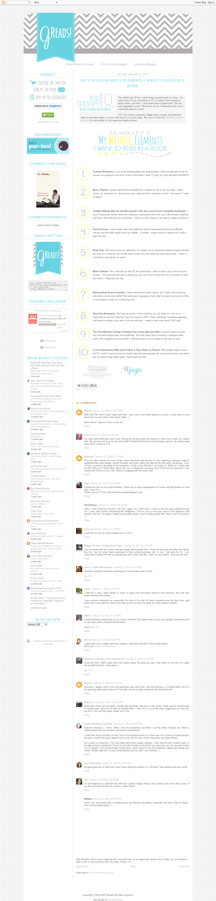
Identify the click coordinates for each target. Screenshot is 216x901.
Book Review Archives (80, 64)
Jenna (87, 589)
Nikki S (88, 615)
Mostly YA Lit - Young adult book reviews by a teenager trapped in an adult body (48, 601)
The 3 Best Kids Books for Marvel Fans (48, 469)
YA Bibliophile (38, 476)
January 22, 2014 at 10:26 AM (116, 763)
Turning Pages (38, 434)
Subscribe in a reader (48, 122)
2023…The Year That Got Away (45, 446)
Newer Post (81, 866)
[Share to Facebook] (92, 385)
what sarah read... (40, 466)
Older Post (184, 866)
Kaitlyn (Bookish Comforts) (98, 724)
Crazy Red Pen (38, 533)
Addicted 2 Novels (40, 501)
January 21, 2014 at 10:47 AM (105, 483)
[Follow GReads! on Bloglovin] (48, 107)
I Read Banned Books (42, 543)
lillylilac (88, 683)
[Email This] (82, 385)
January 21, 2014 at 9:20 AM (109, 456)
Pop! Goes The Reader (42, 380)
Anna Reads (37, 565)
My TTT (88, 576)
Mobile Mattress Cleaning (42, 514)
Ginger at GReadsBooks (48, 315)
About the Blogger (145, 64)
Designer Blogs (115, 899)
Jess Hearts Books (40, 488)
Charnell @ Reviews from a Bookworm (104, 659)
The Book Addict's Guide (44, 453)
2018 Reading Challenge (48, 310)
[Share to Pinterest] (95, 385)
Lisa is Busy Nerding (41, 556)
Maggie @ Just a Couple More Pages (103, 545)
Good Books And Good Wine (46, 396)
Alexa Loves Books (40, 408)
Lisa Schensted (92, 763)
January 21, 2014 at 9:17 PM (107, 683)
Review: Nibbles (38, 504)
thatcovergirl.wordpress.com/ (46, 588)
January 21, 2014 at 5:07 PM (105, 589)
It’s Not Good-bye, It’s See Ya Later (46, 581)
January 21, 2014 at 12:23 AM (107, 411)
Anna (87, 529)
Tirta (86, 435)
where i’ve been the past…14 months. (48, 591)
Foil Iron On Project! (40, 559)
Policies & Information (114, 64)
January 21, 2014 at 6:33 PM (106, 640)
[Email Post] (78, 385)
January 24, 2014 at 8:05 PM (107, 799)
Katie (86, 483)
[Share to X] (89, 385)
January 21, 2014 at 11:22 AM (112, 505)
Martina (88, 411)
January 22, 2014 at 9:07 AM (127, 724)
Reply (87, 426)
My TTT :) (89, 670)
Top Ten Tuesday (89, 389)
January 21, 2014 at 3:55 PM (127, 567)
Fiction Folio (37, 578)
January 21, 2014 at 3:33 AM (104, 435)
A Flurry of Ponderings (105, 646)
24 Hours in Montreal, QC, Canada (46, 536)
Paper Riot (36, 511)
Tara (86, 779)
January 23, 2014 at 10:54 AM (104, 779)
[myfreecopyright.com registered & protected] (48, 644)
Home (133, 866)
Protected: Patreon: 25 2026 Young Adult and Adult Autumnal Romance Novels (47, 386)
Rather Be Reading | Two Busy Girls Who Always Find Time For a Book (48, 365)
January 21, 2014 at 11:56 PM (108, 702)
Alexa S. (88, 702)
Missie (87, 640)
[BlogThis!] (85, 385)
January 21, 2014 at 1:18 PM (138, 545)
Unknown (89, 456)
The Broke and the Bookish (45, 521)
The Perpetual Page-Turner (44, 421)
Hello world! (36, 436)
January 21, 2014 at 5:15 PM (107, 615)
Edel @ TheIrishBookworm (98, 567)
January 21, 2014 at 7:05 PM (140, 659)
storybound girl (39, 608)
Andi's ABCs (37, 443)
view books (63, 331)
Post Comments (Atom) (101, 872)
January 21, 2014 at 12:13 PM (105, 529)
